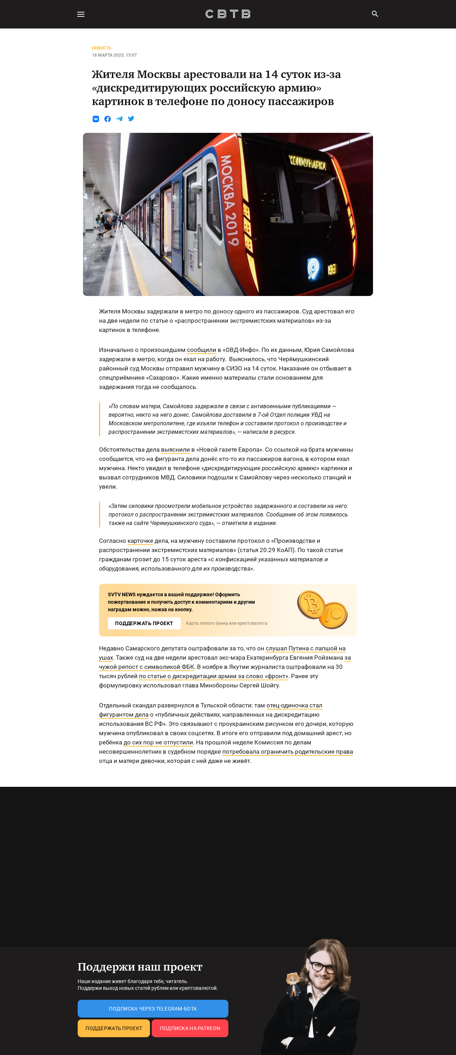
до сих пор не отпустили (158, 742)
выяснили (175, 449)
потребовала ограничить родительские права (287, 751)
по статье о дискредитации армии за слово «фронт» (213, 676)
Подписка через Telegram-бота (153, 1009)
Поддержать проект (114, 1028)
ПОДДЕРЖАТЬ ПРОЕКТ (144, 623)
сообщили (201, 349)
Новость (102, 48)
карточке (140, 540)
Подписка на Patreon (190, 1028)
